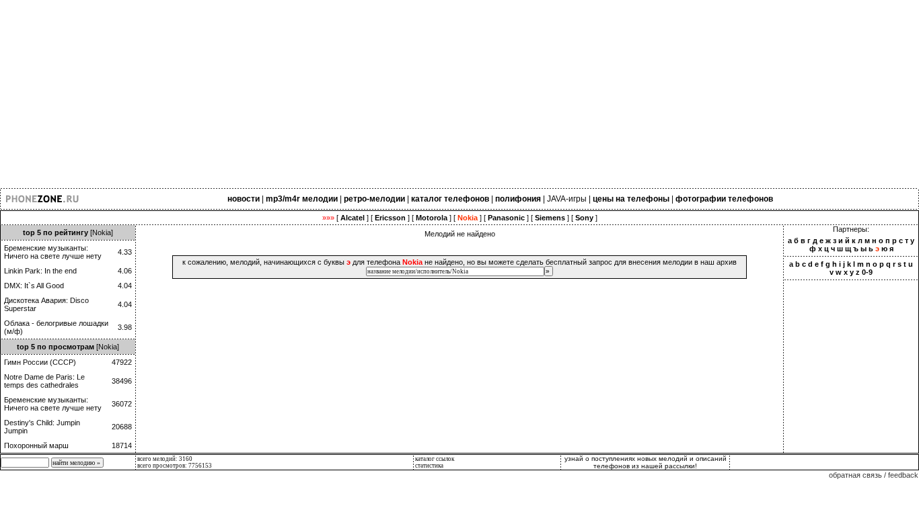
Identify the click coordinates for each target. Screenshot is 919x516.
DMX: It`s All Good (34, 286)
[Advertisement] (403, 94)
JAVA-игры (567, 199)
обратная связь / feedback (873, 475)
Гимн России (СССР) (40, 362)
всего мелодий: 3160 (164, 459)
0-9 (867, 272)
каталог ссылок (434, 459)
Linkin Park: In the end (40, 271)
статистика (429, 465)
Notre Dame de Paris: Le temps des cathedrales (44, 381)
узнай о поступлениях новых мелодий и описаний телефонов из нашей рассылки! (645, 462)
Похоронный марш (36, 445)
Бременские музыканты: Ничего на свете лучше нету (53, 252)
